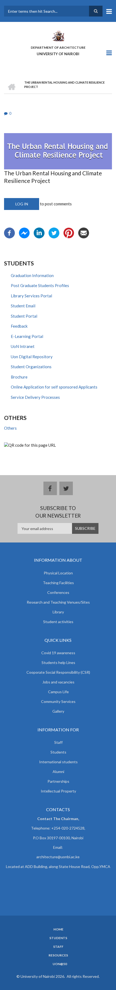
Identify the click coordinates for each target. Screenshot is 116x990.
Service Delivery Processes (35, 397)
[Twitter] (54, 232)
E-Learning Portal (27, 336)
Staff (58, 742)
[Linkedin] (39, 232)
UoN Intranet (23, 346)
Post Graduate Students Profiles (40, 285)
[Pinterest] (68, 232)
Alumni (58, 771)
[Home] (58, 35)
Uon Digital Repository (32, 356)
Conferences (58, 592)
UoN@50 (60, 964)
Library (58, 612)
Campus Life (58, 691)
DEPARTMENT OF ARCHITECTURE (58, 47)
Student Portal (24, 316)
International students (58, 761)
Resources (58, 955)
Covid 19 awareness (58, 652)
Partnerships (58, 781)
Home (58, 929)
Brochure (19, 376)
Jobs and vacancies (58, 682)
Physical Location (58, 573)
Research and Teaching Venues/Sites (58, 602)
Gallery (58, 711)
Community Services (58, 701)
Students (58, 752)
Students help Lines (58, 662)
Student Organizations (31, 366)
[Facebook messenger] (24, 232)
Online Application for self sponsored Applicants (54, 386)
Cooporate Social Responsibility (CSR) (58, 672)
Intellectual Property (58, 791)
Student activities (58, 621)
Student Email (23, 305)
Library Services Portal (31, 295)
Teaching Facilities (58, 582)
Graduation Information (32, 275)
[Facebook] (9, 232)
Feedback (19, 326)
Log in (21, 204)
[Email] (83, 232)
